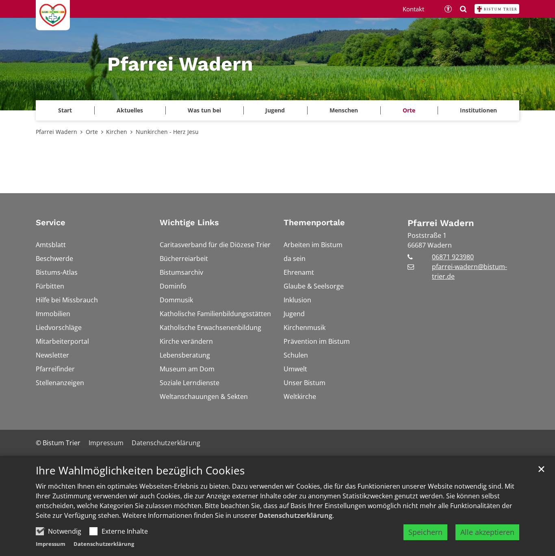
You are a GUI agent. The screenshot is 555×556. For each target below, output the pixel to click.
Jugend (275, 110)
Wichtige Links (189, 222)
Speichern (425, 532)
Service (50, 222)
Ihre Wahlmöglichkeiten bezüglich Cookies (140, 470)
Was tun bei (204, 110)
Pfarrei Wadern (56, 132)
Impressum (50, 543)
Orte (92, 132)
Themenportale (314, 222)
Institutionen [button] (478, 110)
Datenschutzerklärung (295, 515)
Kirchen (116, 132)
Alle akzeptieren (487, 532)
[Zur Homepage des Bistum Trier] (497, 9)
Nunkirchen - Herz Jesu (167, 132)
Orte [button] (409, 110)
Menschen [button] (344, 110)
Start (65, 110)
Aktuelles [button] (130, 110)
